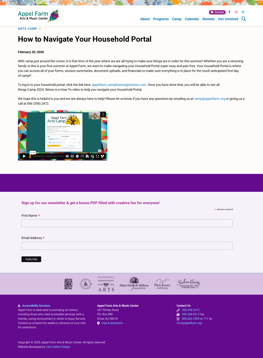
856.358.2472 (190, 310)
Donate (219, 12)
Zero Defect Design (58, 347)
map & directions (112, 323)
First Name (30, 216)
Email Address (33, 238)
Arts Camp (27, 28)
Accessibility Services (36, 305)
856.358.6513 (190, 314)
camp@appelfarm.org (209, 99)
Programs (161, 19)
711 (205, 318)
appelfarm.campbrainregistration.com (119, 85)
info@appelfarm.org (189, 323)
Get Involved (228, 19)
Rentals (209, 19)
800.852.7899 (190, 318)
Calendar (192, 19)
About (145, 19)
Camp (176, 19)
